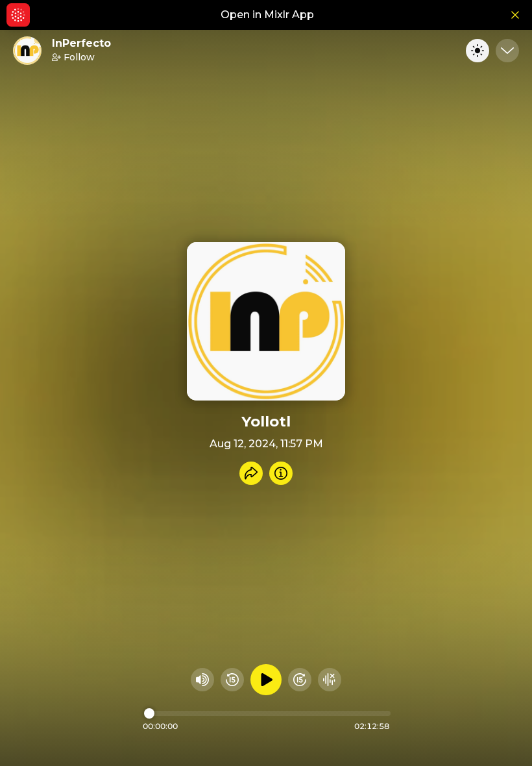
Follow (79, 57)
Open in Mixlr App (267, 14)
